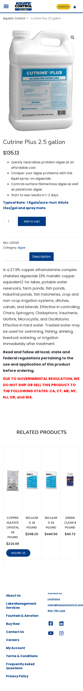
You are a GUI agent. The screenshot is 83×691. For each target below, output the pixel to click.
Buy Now (13, 624)
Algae (22, 248)
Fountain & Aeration (22, 616)
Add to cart (32, 221)
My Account (15, 648)
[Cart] (74, 7)
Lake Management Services (21, 605)
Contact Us (15, 632)
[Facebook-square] (51, 623)
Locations (54, 599)
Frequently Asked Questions (20, 666)
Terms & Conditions (22, 656)
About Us (13, 595)
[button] (6, 6)
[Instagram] (61, 633)
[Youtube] (51, 633)
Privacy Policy (17, 676)
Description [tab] (41, 256)
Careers (12, 640)
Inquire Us (18, 553)
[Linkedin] (61, 623)
